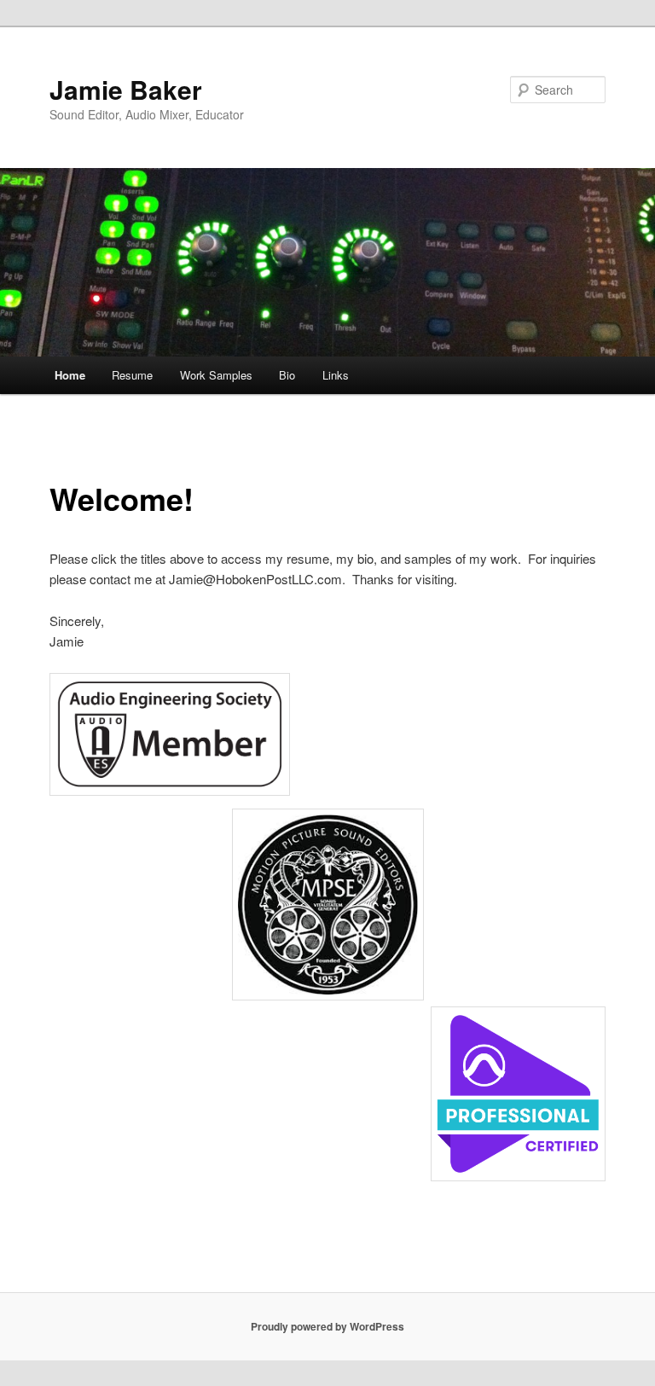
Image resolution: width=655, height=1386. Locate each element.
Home (70, 375)
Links (335, 375)
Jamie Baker (125, 89)
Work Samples (216, 375)
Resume (132, 375)
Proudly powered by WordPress (327, 1326)
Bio (287, 375)
